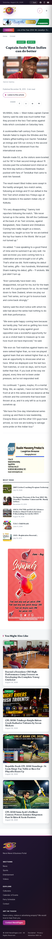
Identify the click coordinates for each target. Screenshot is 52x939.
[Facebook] (41, 2)
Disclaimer (32, 933)
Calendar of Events (10, 895)
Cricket (12, 36)
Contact (6, 904)
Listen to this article (14, 95)
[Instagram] (44, 2)
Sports (5, 870)
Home (5, 36)
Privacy (40, 933)
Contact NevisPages (14, 923)
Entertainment (8, 875)
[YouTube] (48, 2)
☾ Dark (33, 2)
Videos (6, 879)
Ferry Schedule (9, 899)
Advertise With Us (34, 935)
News (5, 866)
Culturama (7, 891)
